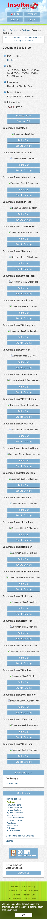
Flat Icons (11, 60)
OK (23, 914)
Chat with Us (23, 873)
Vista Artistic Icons (14, 815)
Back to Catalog (24, 145)
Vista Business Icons (15, 818)
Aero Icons (11, 823)
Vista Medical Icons (15, 820)
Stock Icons (27, 886)
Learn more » (13, 910)
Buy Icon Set (23, 121)
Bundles (15, 19)
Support (32, 19)
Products (32, 14)
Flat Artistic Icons (14, 805)
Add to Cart (23, 140)
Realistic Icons (13, 825)
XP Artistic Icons (13, 831)
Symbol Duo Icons (14, 810)
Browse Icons (23, 115)
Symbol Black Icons (15, 812)
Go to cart (13, 783)
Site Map (16, 894)
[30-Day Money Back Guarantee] (23, 853)
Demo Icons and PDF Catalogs (20, 836)
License (29, 40)
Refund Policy (30, 898)
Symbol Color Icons (15, 807)
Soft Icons (11, 828)
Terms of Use (29, 894)
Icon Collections (12, 37)
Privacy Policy (14, 898)
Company (33, 890)
